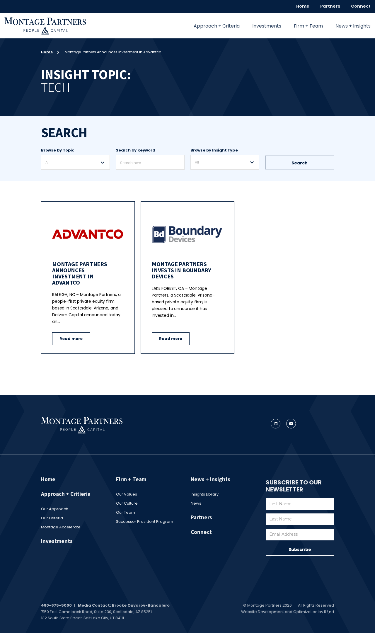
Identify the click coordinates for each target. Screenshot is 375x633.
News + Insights (353, 26)
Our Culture (127, 503)
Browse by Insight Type (214, 150)
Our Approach (54, 509)
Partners (330, 6)
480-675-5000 (56, 605)
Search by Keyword (135, 150)
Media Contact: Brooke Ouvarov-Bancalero (124, 605)
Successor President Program (144, 521)
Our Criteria (52, 518)
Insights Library (205, 494)
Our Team (125, 512)
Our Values (126, 494)
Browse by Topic (57, 150)
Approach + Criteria (217, 26)
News (196, 503)
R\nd (329, 612)
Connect (361, 6)
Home (302, 6)
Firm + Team (308, 26)
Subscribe (300, 549)
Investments (266, 26)
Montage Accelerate (61, 527)
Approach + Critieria (66, 493)
